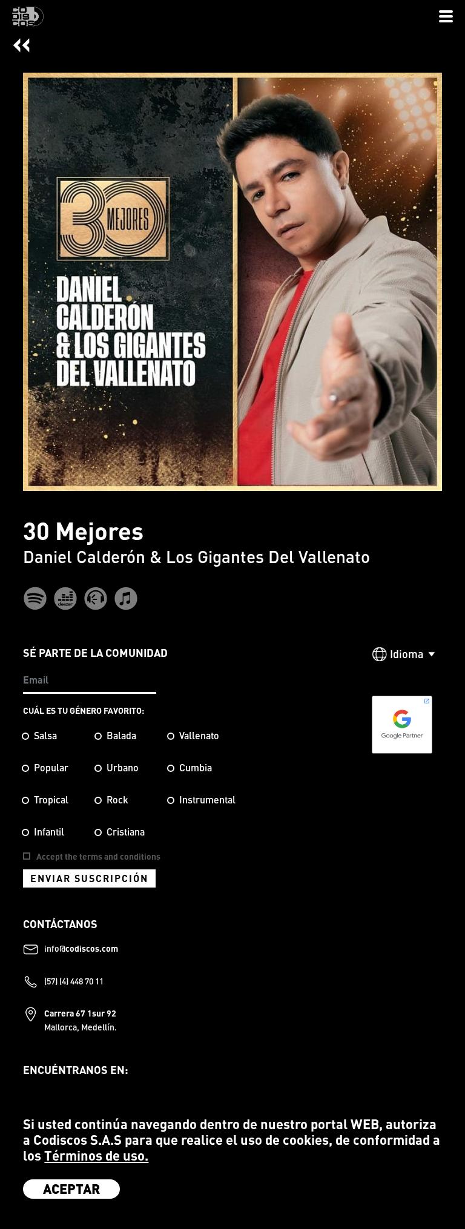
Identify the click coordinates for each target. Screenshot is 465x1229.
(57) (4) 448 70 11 (74, 980)
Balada (121, 736)
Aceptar (71, 1188)
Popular (51, 768)
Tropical (51, 800)
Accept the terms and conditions (98, 856)
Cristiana (126, 832)
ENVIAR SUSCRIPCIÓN (89, 878)
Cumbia (195, 768)
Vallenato (199, 736)
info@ (81, 948)
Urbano (123, 768)
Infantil (49, 832)
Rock (117, 800)
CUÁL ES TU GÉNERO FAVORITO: (83, 711)
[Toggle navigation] (445, 17)
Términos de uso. (96, 1155)
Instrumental (207, 800)
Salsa (45, 736)
